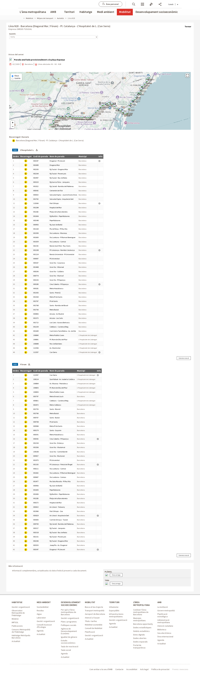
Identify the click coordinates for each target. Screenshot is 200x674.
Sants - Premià (55, 293)
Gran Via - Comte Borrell (58, 452)
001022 (36, 186)
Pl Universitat (55, 258)
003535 (36, 545)
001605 (36, 490)
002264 (36, 173)
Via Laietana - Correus (58, 477)
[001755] (70, 117)
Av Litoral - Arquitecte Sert (59, 515)
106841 (36, 339)
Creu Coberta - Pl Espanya (59, 284)
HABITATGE (17, 602)
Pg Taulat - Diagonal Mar (59, 169)
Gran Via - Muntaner (57, 456)
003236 (36, 280)
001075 (36, 460)
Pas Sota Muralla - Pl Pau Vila (60, 481)
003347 (36, 161)
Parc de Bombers (56, 344)
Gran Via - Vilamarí (57, 276)
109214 (36, 379)
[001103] (111, 105)
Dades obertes (139, 638)
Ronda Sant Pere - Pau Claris (60, 246)
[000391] (89, 118)
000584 (36, 426)
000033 (36, 195)
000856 (36, 314)
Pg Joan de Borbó (56, 225)
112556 (36, 348)
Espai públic (114, 610)
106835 (36, 388)
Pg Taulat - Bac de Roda (58, 178)
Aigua (39, 614)
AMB (53, 12)
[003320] (143, 90)
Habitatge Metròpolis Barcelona (21, 636)
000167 (36, 263)
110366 (36, 203)
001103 (36, 464)
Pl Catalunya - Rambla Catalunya (62, 250)
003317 (36, 528)
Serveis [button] (142, 4)
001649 (36, 331)
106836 (36, 392)
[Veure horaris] (99, 161)
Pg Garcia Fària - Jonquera (60, 182)
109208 (36, 452)
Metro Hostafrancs (56, 288)
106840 (36, 335)
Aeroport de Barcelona (95, 614)
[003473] (66, 117)
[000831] (63, 117)
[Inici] (22, 18)
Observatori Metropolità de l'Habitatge (18, 613)
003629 (36, 515)
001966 (36, 511)
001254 (36, 443)
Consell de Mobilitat (93, 628)
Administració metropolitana (163, 621)
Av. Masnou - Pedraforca (59, 383)
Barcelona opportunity (143, 624)
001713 (36, 322)
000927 (36, 456)
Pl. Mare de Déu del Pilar (58, 339)
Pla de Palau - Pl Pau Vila (58, 229)
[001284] (131, 109)
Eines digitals (139, 634)
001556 (36, 447)
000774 (36, 276)
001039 (36, 242)
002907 (36, 178)
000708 (36, 422)
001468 (36, 267)
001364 (36, 297)
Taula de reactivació (69, 646)
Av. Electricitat (55, 348)
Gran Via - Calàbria (57, 271)
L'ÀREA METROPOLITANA (141, 603)
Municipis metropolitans (139, 619)
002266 (36, 541)
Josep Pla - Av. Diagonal (58, 545)
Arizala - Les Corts (56, 318)
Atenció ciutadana (165, 626)
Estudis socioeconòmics (68, 641)
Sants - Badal (55, 418)
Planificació (90, 632)
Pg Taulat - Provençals (58, 173)
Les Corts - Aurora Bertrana (60, 322)
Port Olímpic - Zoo (56, 511)
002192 (36, 246)
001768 (36, 305)
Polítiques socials (68, 625)
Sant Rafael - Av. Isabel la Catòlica (62, 379)
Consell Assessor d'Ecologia (44, 625)
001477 (36, 481)
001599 (36, 233)
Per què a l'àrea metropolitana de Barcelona (68, 612)
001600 (36, 237)
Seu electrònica (164, 633)
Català (170, 4)
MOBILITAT (90, 602)
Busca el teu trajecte (94, 607)
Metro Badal (54, 310)
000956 (36, 486)
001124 (36, 254)
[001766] (74, 117)
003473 (36, 405)
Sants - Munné (55, 409)
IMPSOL (15, 622)
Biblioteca (161, 629)
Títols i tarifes (91, 621)
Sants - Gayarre (55, 430)
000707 (36, 418)
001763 (36, 199)
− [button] (12, 126)
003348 (36, 220)
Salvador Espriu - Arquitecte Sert (61, 199)
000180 (36, 284)
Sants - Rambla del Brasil (59, 305)
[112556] (52, 125)
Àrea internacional (165, 636)
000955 (36, 225)
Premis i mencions (180, 669)
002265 (36, 169)
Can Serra (53, 352)
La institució (162, 607)
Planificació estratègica (162, 615)
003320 (36, 182)
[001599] (119, 109)
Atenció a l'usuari (92, 617)
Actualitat (16, 641)
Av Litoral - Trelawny (57, 507)
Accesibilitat (131, 669)
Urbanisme (113, 607)
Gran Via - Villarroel (57, 267)
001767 (36, 301)
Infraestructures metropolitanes (116, 615)
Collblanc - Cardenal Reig (59, 327)
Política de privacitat (160, 669)
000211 (36, 469)
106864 (36, 383)
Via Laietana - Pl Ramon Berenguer (62, 237)
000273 (36, 503)
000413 (36, 507)
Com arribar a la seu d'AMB (100, 669)
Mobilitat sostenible (93, 624)
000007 (36, 258)
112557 (36, 352)
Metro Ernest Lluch (56, 396)
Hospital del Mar (56, 207)
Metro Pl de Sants (56, 297)
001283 (36, 498)
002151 (36, 537)
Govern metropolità (166, 610)
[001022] (141, 93)
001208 (36, 250)
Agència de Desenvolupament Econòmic (69, 631)
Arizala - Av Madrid (57, 314)
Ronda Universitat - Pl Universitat (62, 254)
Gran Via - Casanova (57, 263)
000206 (36, 271)
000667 (36, 477)
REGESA (15, 619)
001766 (36, 413)
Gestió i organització (21, 607)
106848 (36, 344)
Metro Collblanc (55, 405)
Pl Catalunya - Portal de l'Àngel (61, 464)
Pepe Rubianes (55, 220)
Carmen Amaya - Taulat (59, 520)
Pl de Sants (54, 301)
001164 (36, 229)
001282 (36, 212)
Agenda (40, 630)
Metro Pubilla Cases (57, 335)
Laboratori (41, 617)
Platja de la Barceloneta (58, 212)
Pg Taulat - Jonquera (57, 528)
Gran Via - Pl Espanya (57, 280)
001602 (36, 473)
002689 (36, 165)
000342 (36, 190)
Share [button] (160, 4)
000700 (36, 524)
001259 (36, 327)
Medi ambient (105, 12)
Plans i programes (69, 621)
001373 (36, 318)
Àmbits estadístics (141, 631)
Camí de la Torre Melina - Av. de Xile (63, 331)
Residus (40, 610)
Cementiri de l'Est (56, 190)
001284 (36, 207)
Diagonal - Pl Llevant (57, 161)
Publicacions (17, 626)
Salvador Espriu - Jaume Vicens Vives (63, 195)
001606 (36, 494)
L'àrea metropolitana (33, 12)
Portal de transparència (139, 646)
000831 (36, 401)
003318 (36, 532)
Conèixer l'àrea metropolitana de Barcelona (140, 612)
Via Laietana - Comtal (58, 242)
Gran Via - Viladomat (57, 447)
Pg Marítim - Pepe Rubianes (60, 216)
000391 (36, 434)
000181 (36, 288)
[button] (133, 4)
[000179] (84, 118)
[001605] (127, 114)
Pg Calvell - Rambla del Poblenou (62, 186)
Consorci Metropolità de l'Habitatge (21, 630)
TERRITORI (114, 602)
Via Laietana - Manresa (58, 233)
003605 (36, 520)
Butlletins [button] (151, 4)
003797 (36, 396)
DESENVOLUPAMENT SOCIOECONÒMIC (71, 603)
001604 (36, 216)
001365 (36, 293)
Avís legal (144, 669)
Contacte (119, 669)
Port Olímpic (54, 203)
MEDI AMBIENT (44, 602)
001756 (36, 310)
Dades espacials (140, 641)
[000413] (131, 105)
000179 (36, 430)
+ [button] (12, 122)
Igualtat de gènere (69, 637)
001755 (36, 409)
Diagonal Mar (55, 165)
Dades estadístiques (142, 627)
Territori (69, 12)
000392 (36, 439)
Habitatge (85, 12)
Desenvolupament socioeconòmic (156, 12)
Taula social (66, 650)
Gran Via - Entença (57, 443)
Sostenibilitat (42, 607)
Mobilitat (125, 12)
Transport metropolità (94, 610)
